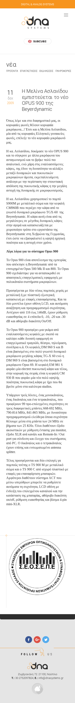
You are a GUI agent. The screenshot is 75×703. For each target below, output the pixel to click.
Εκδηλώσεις (46, 71)
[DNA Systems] (37, 22)
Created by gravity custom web (37, 689)
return (8, 81)
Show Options (66, 15)
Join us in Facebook (28, 639)
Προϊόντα (12, 71)
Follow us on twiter (45, 639)
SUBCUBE (37, 41)
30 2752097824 (24, 678)
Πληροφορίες (63, 71)
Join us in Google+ (37, 639)
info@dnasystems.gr (51, 678)
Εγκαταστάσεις (29, 71)
